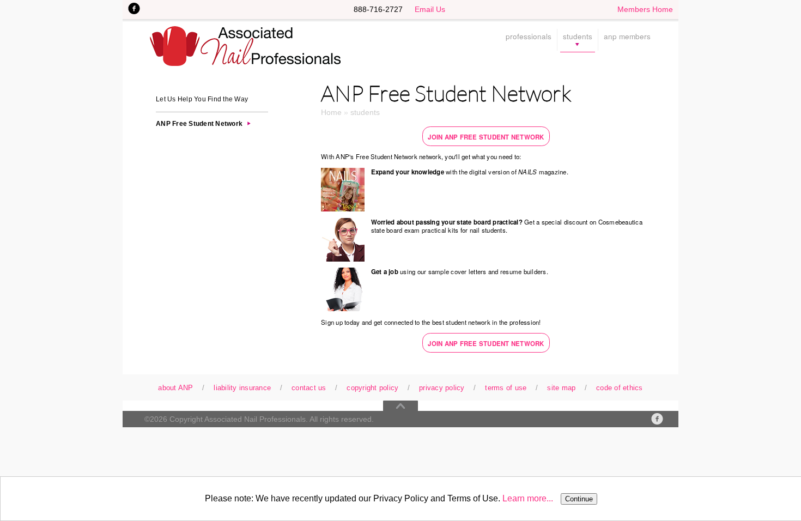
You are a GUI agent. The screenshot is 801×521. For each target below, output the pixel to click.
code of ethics (619, 388)
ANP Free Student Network (199, 123)
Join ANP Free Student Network (486, 137)
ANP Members (627, 37)
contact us (309, 388)
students (577, 37)
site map (561, 388)
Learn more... (527, 498)
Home (331, 112)
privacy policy (442, 388)
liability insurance (242, 388)
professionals (528, 37)
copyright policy (372, 388)
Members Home (645, 9)
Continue (579, 499)
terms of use (505, 388)
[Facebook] (657, 419)
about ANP (175, 388)
